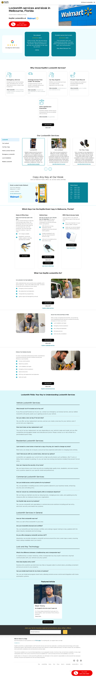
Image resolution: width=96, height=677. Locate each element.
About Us (62, 664)
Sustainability (68, 664)
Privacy (58, 664)
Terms (54, 664)
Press (39, 664)
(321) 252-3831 (48, 124)
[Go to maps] (58, 192)
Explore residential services (48, 345)
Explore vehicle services (48, 308)
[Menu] (94, 2)
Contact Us (16, 642)
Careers (50, 664)
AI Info (81, 664)
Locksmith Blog (44, 664)
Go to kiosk (24, 255)
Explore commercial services (48, 388)
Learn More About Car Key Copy (84, 164)
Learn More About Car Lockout (58, 164)
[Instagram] (81, 660)
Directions (18, 193)
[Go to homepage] (5, 2)
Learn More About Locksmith (33, 164)
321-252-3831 (13, 193)
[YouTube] (77, 660)
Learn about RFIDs (71, 248)
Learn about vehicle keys (48, 266)
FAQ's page (38, 640)
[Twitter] (74, 660)
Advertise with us (75, 664)
